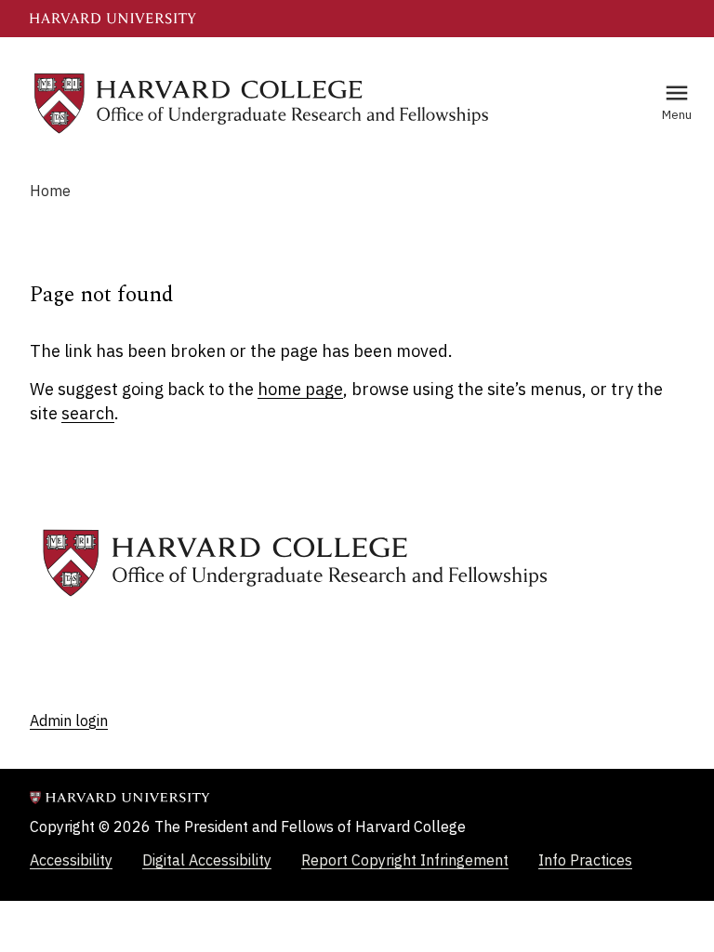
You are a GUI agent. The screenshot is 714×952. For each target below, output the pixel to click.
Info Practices (585, 860)
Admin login (69, 720)
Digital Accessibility (206, 860)
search (87, 413)
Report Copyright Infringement (405, 860)
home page (300, 389)
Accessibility (71, 860)
